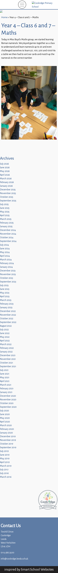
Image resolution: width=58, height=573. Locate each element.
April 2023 (4, 296)
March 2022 (5, 344)
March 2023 (5, 300)
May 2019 (4, 458)
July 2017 (4, 469)
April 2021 (4, 381)
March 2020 (6, 425)
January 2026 (6, 186)
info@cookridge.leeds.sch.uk (14, 558)
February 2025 (7, 222)
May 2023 (4, 292)
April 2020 (5, 421)
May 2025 (4, 211)
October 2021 (6, 362)
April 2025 (5, 215)
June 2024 (5, 248)
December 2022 (8, 311)
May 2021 (4, 377)
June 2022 (4, 333)
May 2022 (4, 337)
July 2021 (4, 370)
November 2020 (8, 399)
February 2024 (7, 263)
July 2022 (4, 329)
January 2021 (6, 392)
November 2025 (8, 193)
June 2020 (5, 414)
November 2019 (8, 440)
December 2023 (7, 270)
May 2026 (5, 171)
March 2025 (5, 219)
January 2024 (6, 267)
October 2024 (6, 237)
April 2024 (5, 255)
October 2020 (6, 403)
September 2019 (8, 447)
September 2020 (8, 407)
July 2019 (4, 451)
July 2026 (4, 163)
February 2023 (6, 303)
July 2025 (4, 204)
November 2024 (8, 233)
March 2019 (5, 465)
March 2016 (5, 477)
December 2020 (8, 395)
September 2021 (8, 366)
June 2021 (4, 373)
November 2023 (8, 274)
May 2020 (5, 418)
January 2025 (6, 226)
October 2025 (6, 197)
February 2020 (7, 429)
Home (4, 17)
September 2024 (8, 241)
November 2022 (8, 314)
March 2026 (6, 178)
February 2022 (7, 348)
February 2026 (7, 182)
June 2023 (4, 289)
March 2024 (6, 259)
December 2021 (7, 355)
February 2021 (6, 388)
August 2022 (6, 325)
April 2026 (5, 174)
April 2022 (5, 340)
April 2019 (5, 462)
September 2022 (8, 322)
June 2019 (4, 454)
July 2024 (4, 244)
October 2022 (6, 318)
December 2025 (8, 189)
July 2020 (4, 410)
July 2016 (4, 473)
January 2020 (6, 432)
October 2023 (6, 278)
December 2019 (8, 436)
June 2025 (4, 208)
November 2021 (8, 359)
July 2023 (4, 285)
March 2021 (5, 384)
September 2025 (8, 200)
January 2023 (6, 307)
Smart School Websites (37, 569)
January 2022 (6, 351)
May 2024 (5, 252)
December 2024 (8, 230)
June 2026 (5, 167)
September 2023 (8, 281)
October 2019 (6, 443)
